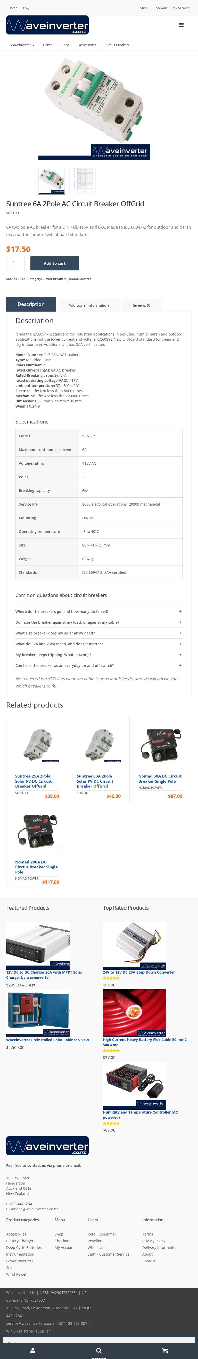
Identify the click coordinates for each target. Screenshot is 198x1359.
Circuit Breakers (55, 279)
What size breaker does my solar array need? (55, 633)
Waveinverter (21, 44)
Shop (143, 8)
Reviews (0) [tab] (141, 305)
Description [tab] (31, 304)
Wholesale (96, 1247)
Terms (147, 1234)
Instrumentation (20, 1254)
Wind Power (16, 1274)
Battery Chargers (20, 1240)
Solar (10, 1267)
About (147, 1254)
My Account (181, 8)
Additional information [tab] (89, 305)
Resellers (95, 1240)
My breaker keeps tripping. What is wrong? (53, 654)
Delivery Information (160, 1247)
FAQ (26, 8)
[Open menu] (181, 25)
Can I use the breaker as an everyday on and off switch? (64, 665)
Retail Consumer (102, 1234)
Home (13, 8)
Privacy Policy (153, 1240)
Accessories (16, 1234)
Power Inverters (19, 1260)
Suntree (85, 279)
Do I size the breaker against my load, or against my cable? (67, 622)
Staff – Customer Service (108, 1254)
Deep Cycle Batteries (24, 1247)
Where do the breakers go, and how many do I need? (62, 611)
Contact (148, 1260)
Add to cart (55, 263)
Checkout (160, 8)
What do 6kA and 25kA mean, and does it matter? (59, 643)
